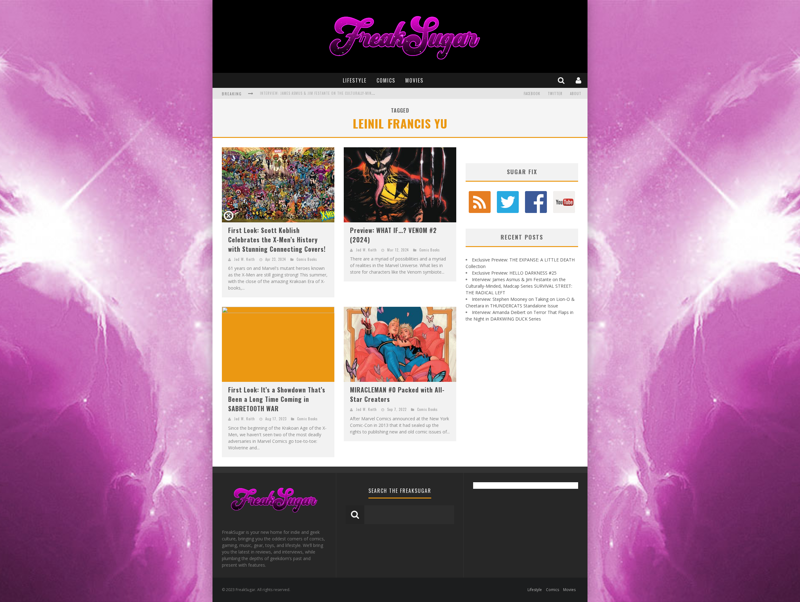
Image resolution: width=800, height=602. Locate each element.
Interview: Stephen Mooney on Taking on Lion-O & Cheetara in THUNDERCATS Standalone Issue (345, 94)
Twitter (555, 93)
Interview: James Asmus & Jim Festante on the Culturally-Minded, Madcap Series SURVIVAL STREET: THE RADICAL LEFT (519, 286)
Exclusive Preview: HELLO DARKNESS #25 (514, 273)
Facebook (532, 93)
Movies (414, 80)
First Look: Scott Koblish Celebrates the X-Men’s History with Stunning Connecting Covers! (277, 239)
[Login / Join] (579, 80)
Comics (386, 80)
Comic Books (307, 259)
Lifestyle (355, 80)
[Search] (562, 80)
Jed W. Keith (244, 259)
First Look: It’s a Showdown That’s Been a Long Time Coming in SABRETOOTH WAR (276, 399)
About (575, 93)
